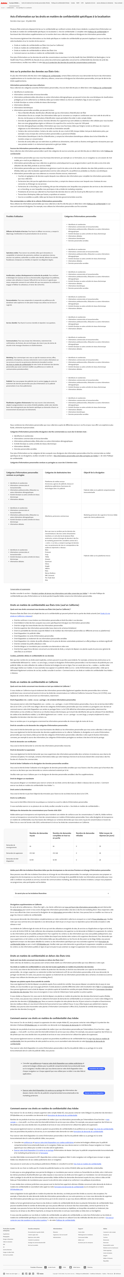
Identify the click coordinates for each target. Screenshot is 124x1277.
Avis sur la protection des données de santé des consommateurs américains (69, 62)
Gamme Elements (7, 1249)
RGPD (77, 3)
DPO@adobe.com (43, 944)
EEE (98, 987)
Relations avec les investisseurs (110, 1248)
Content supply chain (33, 1234)
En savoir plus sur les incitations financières (30, 893)
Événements (106, 1240)
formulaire (44, 1153)
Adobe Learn (81, 1240)
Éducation (55, 1232)
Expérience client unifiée (34, 1237)
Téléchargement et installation (85, 1234)
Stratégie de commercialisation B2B (36, 1242)
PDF (4, 1244)
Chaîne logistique (107, 1250)
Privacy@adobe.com (99, 919)
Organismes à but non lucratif (60, 1234)
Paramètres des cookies (96, 1069)
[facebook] (23, 1274)
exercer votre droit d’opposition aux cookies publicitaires (62, 1063)
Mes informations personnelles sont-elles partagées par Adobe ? (76, 456)
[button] (11, 1273)
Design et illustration (8, 1239)
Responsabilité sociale (108, 1245)
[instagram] (26, 1274)
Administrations (57, 1237)
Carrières (105, 1237)
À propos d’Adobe (14, 3)
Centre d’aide (81, 1232)
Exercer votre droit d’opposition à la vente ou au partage (42, 1090)
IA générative (6, 1234)
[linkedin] (33, 1274)
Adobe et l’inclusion (107, 1258)
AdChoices (118, 1273)
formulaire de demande (70, 1025)
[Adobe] (4, 3)
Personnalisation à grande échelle (36, 1232)
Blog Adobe (106, 1261)
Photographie (6, 1236)
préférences (28, 1142)
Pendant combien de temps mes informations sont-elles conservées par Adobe (59, 593)
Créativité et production (33, 1240)
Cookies (73, 3)
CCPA (82, 3)
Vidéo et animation (7, 1242)
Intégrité (105, 1255)
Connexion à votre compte (109, 1232)
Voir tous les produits (8, 1255)
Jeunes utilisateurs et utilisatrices (105, 3)
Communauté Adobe (83, 1237)
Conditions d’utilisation (95, 1273)
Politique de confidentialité (97, 32)
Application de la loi (90, 3)
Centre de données (107, 1253)
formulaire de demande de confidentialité (62, 1115)
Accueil (3, 7)
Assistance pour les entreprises (85, 1242)
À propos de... (106, 1234)
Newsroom (105, 1242)
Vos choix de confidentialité (103, 1129)
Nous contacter (118, 3)
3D (3, 1247)
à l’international (107, 987)
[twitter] (30, 1274)
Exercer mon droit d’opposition (94, 1093)
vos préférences (35, 1063)
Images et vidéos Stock (8, 1252)
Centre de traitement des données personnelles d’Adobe (36, 3)
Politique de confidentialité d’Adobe (60, 3)
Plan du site (110, 1273)
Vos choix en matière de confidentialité (18, 364)
